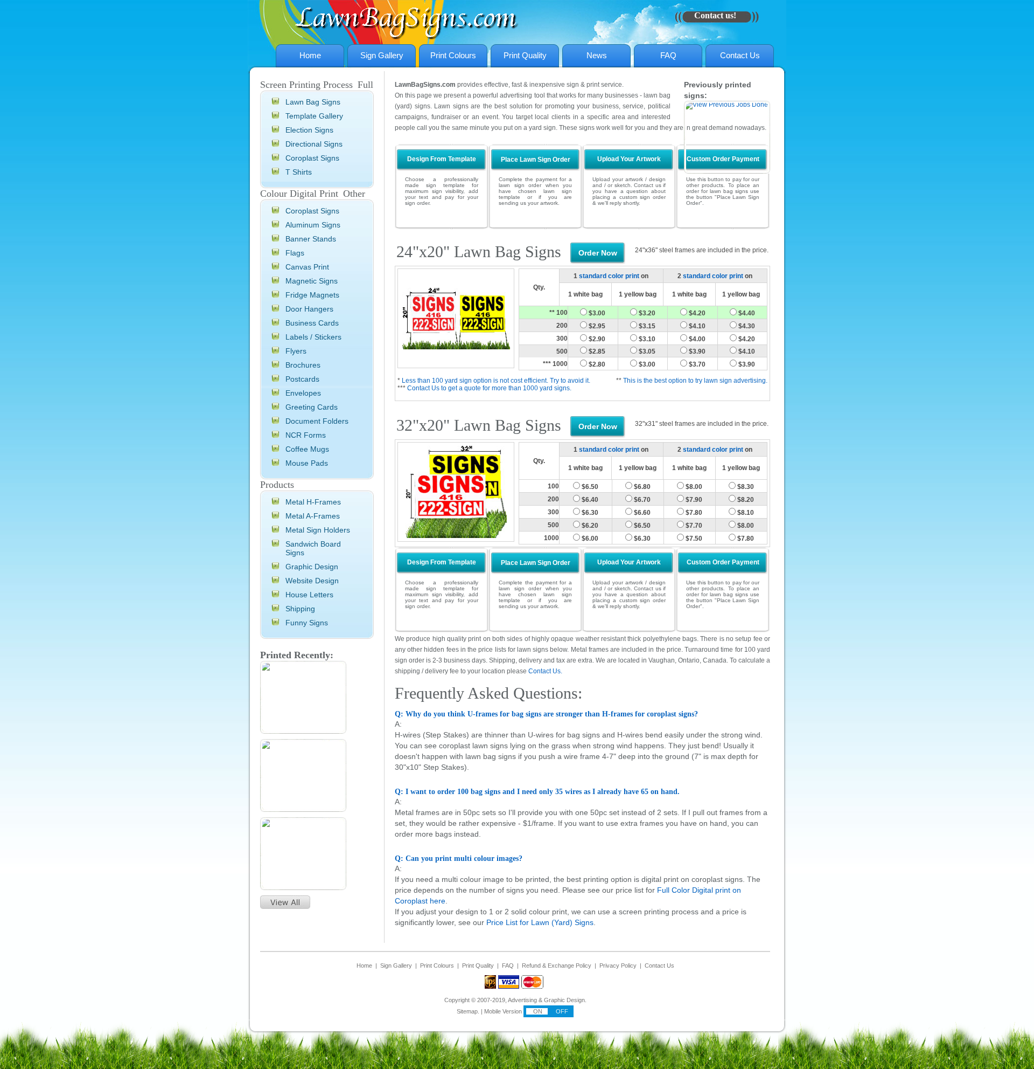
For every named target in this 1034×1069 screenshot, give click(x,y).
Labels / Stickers (313, 337)
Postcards (302, 379)
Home (310, 55)
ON (537, 1049)
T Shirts (298, 172)
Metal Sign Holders (317, 530)
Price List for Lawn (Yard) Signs (539, 960)
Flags (294, 253)
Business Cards (312, 323)
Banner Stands (310, 239)
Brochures (302, 365)
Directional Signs (314, 144)
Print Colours (453, 55)
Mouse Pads (306, 463)
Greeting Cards (311, 407)
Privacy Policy (618, 1003)
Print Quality (525, 55)
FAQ (668, 55)
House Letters (309, 594)
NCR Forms (305, 435)
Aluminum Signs (312, 224)
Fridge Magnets (312, 295)
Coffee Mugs (307, 449)
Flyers (295, 351)
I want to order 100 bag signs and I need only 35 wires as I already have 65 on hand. (537, 829)
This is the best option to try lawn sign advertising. (695, 418)
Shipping (300, 608)
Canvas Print (307, 267)
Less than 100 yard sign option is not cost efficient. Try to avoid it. (496, 418)
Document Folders (316, 421)
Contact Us (740, 55)
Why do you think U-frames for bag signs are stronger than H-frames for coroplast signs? (546, 752)
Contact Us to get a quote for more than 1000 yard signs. (489, 426)
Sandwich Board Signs (313, 548)
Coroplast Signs (312, 158)
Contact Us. (545, 709)
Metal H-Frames (313, 502)
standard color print (609, 314)
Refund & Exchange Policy (556, 1003)
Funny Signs (306, 622)
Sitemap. (468, 1049)
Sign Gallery (381, 55)
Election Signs (309, 130)
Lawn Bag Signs (312, 102)
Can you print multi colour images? (458, 896)
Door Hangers (309, 309)
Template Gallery (314, 116)
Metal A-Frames (312, 516)
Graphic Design (311, 566)
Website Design (312, 580)
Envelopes (303, 393)
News (596, 55)
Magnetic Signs (311, 281)
